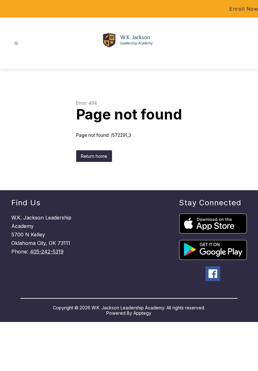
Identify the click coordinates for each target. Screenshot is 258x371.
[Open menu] (16, 43)
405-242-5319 (47, 251)
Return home (94, 156)
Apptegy (142, 313)
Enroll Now (243, 9)
